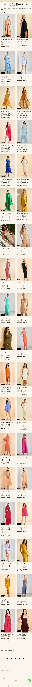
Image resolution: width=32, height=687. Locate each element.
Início (2, 8)
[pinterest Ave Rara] (23, 658)
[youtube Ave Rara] (15, 658)
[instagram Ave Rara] (7, 658)
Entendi (28, 685)
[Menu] (2, 4)
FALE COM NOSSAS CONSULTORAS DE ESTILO (16, 1)
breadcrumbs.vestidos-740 (13, 8)
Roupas (5, 8)
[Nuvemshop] (16, 680)
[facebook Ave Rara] (11, 658)
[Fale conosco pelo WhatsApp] (29, 680)
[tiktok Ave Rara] (19, 658)
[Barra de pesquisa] (5, 4)
